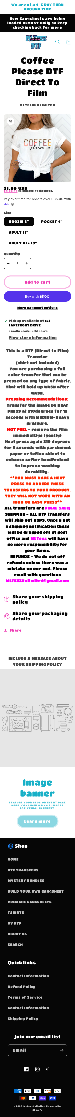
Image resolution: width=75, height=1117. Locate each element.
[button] (6, 42)
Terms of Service (25, 997)
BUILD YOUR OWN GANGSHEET (36, 891)
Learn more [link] (37, 821)
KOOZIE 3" (19, 221)
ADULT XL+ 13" (23, 243)
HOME (13, 859)
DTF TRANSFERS (23, 870)
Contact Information (28, 976)
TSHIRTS (16, 912)
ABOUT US (17, 934)
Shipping (11, 190)
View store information (33, 337)
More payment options (37, 307)
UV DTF (14, 923)
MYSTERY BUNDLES (26, 880)
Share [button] (15, 630)
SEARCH (15, 944)
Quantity (12, 254)
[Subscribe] (61, 1050)
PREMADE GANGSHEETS (30, 902)
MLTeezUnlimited (34, 1106)
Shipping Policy (23, 1018)
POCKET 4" (51, 221)
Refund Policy (21, 987)
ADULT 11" (18, 232)
